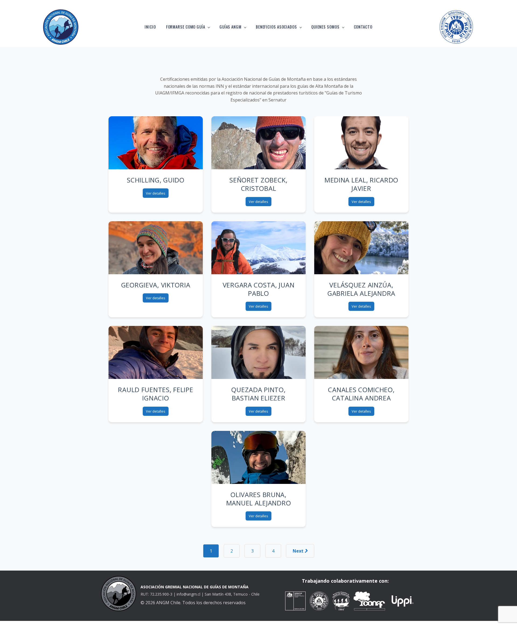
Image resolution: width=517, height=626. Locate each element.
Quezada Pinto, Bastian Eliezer (258, 393)
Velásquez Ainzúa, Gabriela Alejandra (361, 289)
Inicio (150, 27)
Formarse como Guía (185, 27)
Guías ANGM (230, 27)
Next (299, 551)
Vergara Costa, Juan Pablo (259, 289)
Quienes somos (325, 27)
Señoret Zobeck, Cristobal (258, 184)
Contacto (363, 27)
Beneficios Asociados (276, 27)
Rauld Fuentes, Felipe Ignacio (155, 393)
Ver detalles (155, 193)
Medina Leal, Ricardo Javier (361, 184)
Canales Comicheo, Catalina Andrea (361, 393)
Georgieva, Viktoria (155, 284)
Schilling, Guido (155, 179)
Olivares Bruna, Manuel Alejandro (258, 498)
